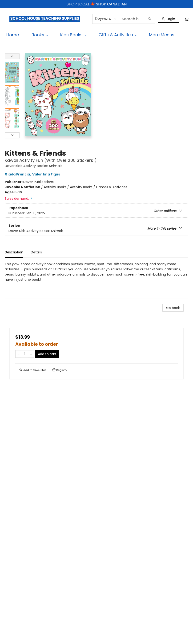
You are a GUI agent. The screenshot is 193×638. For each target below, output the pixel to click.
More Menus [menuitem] (161, 35)
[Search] (149, 19)
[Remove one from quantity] (18, 354)
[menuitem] (12, 34)
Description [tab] (14, 252)
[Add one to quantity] (31, 354)
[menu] (96, 34)
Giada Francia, (18, 174)
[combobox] (106, 18)
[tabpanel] (96, 279)
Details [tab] (36, 252)
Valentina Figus (46, 174)
